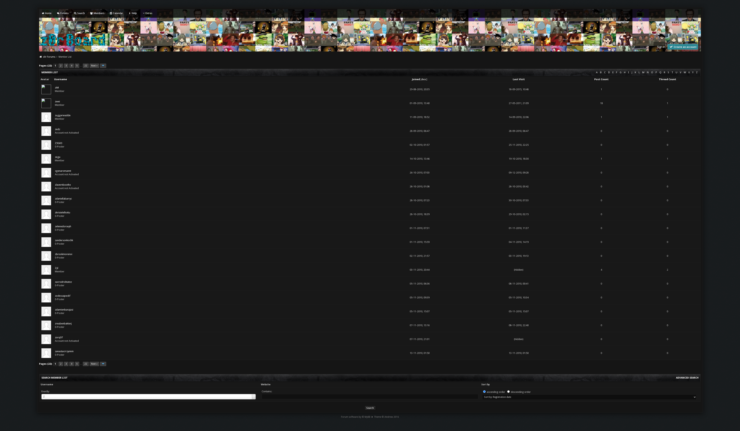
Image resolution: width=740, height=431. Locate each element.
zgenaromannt (63, 170)
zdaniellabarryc (63, 198)
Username (47, 384)
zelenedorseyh (63, 226)
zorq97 (59, 337)
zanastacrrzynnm (64, 351)
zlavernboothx (63, 184)
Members (98, 13)
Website (266, 384)
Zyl (56, 268)
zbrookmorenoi (63, 254)
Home (47, 13)
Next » (94, 65)
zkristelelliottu (62, 212)
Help (134, 13)
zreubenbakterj (63, 323)
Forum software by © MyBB (355, 417)
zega (57, 157)
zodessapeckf (62, 295)
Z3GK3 (58, 143)
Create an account (684, 47)
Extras (148, 13)
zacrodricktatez (63, 281)
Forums (64, 13)
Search (81, 13)
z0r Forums (49, 57)
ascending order (496, 392)
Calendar (117, 13)
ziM (57, 87)
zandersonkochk (64, 240)
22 (85, 65)
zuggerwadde (63, 115)
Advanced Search (687, 377)
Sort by (485, 384)
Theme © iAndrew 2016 (386, 417)
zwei (57, 101)
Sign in (661, 46)
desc (423, 79)
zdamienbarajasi (64, 309)
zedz (57, 129)
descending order (521, 392)
